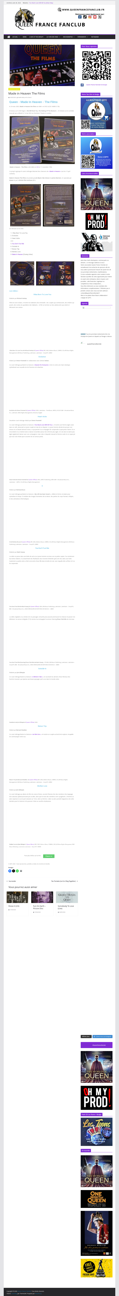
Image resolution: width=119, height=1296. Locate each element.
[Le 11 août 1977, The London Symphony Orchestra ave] (92, 759)
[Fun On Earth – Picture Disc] (42, 893)
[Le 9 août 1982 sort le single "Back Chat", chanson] (108, 755)
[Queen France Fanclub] (9, 37)
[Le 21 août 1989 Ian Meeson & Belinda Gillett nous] (84, 602)
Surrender (12, 881)
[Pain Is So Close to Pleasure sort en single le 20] (108, 613)
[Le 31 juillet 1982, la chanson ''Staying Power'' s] (108, 837)
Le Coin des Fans (52, 37)
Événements (82, 37)
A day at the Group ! (36, 37)
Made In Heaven (17, 254)
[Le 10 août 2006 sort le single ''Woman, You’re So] (100, 764)
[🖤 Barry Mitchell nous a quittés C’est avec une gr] (100, 646)
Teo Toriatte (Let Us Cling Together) (63, 881)
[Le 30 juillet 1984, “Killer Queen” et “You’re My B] (92, 911)
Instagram (95, 37)
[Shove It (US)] (17, 893)
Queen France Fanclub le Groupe (96, 85)
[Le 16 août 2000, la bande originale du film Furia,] (84, 748)
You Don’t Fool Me (18, 244)
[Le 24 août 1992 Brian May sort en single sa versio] (92, 388)
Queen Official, (39, 350)
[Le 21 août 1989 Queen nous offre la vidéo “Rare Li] (92, 606)
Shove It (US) (13, 906)
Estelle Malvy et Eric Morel (24, 97)
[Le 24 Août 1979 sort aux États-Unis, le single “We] (100, 382)
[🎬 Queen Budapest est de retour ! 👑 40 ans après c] (100, 956)
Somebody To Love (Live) (66, 907)
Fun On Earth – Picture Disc (39, 907)
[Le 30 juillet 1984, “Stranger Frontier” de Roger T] (84, 913)
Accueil (15, 37)
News (24, 37)
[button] (19, 37)
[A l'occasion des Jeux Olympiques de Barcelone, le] (108, 913)
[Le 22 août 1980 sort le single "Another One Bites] (108, 385)
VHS (37, 167)
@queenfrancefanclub (99, 1045)
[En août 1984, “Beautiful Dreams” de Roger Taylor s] (100, 838)
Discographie (68, 37)
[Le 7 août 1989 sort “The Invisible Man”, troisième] (84, 833)
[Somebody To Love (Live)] (67, 893)
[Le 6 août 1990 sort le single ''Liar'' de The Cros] (92, 841)
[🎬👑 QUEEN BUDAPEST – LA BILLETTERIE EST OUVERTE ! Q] (84, 458)
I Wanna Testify (33, 2)
